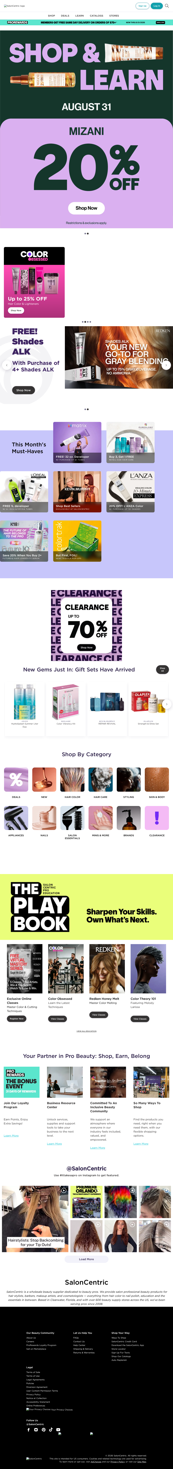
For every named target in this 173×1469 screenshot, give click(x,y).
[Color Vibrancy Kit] (65, 701)
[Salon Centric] (14, 6)
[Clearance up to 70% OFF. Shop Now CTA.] (86, 625)
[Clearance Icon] (157, 818)
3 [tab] (88, 322)
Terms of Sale (33, 1372)
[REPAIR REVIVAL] (107, 701)
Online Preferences (35, 1405)
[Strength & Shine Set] (148, 701)
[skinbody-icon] (157, 780)
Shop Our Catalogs (121, 1356)
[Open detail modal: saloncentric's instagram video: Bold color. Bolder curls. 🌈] (121, 1202)
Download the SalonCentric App (128, 1345)
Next (166, 365)
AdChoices (96, 1461)
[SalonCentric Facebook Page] (28, 1429)
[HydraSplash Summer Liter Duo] (24, 701)
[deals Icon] (16, 780)
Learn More (11, 1135)
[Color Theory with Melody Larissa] (148, 968)
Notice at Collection (36, 1398)
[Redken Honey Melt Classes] (107, 968)
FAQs (76, 1337)
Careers (30, 1341)
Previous (6, 365)
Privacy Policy (33, 1394)
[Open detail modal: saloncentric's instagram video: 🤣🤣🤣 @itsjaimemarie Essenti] (155, 1236)
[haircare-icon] (101, 780)
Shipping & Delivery (83, 1349)
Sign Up (142, 6)
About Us (31, 1337)
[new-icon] (44, 780)
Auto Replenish (119, 1360)
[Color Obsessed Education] (66, 968)
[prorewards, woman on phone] (22, 1082)
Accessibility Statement (38, 1402)
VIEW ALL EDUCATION (86, 1031)
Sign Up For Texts (121, 1352)
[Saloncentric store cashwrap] (151, 1082)
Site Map (141, 1461)
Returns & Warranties (84, 1352)
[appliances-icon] (16, 818)
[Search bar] (167, 6)
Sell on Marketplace (36, 1349)
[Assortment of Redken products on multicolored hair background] (119, 360)
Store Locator (119, 1349)
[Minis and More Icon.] (101, 818)
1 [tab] (85, 233)
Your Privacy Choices (62, 1409)
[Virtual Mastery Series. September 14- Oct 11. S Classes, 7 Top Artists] (24, 968)
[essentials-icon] (72, 818)
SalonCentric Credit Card (124, 1341)
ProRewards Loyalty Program (41, 1345)
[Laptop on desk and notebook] (65, 1082)
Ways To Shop (119, 1337)
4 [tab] (90, 322)
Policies (30, 1383)
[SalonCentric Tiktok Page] (51, 1429)
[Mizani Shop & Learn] (86, 129)
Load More (79, 1260)
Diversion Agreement (36, 1387)
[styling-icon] (129, 780)
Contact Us (79, 1341)
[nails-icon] (44, 818)
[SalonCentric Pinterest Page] (44, 1429)
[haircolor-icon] (72, 780)
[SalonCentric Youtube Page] (58, 1429)
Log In (157, 6)
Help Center (79, 1345)
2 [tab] (88, 233)
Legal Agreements (35, 1379)
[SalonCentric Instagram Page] (36, 1429)
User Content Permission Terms (42, 1390)
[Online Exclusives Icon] (129, 818)
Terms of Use (33, 1376)
